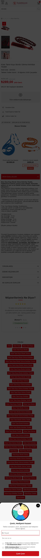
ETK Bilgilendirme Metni (14, 544)
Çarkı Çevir (20, 554)
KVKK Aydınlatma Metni (12, 547)
